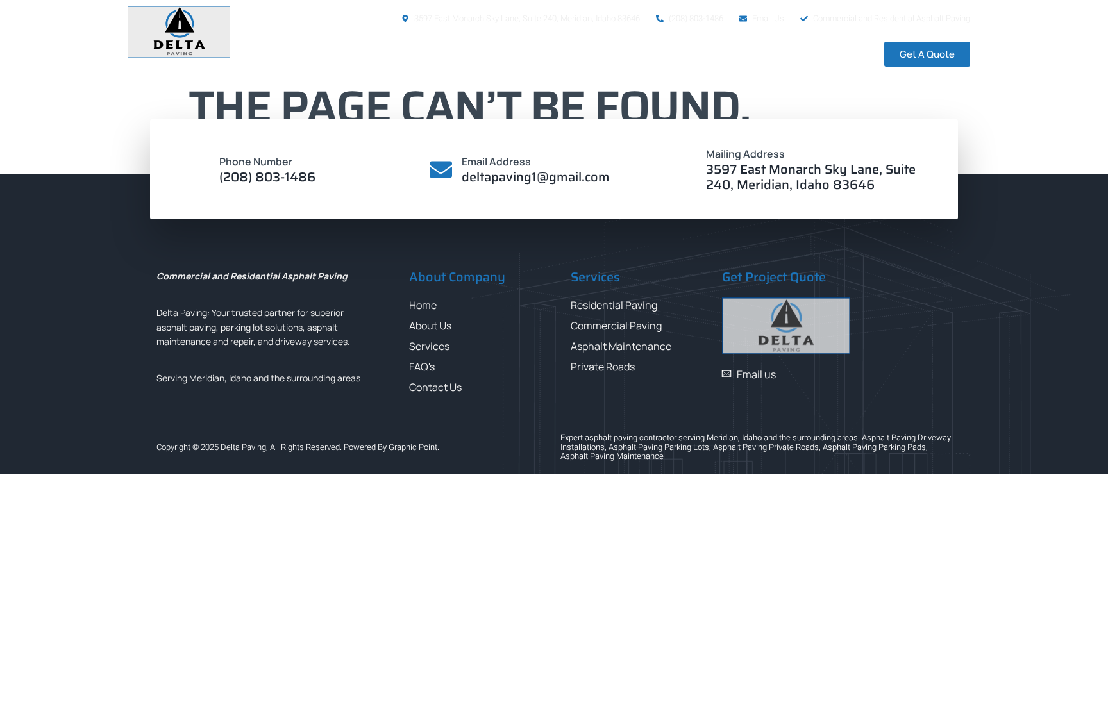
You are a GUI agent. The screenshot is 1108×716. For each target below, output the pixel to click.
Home (510, 54)
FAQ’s (737, 54)
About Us (573, 54)
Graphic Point (413, 447)
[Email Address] (441, 169)
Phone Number (255, 161)
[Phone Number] (198, 169)
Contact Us (804, 54)
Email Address (496, 161)
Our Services (652, 54)
